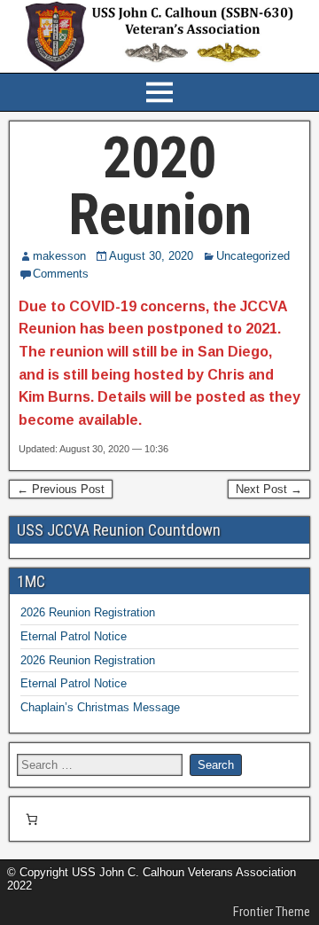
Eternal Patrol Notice (73, 636)
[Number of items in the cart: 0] (31, 819)
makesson (59, 256)
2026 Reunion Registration (87, 612)
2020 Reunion (160, 186)
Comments (61, 273)
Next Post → (269, 489)
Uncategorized (253, 256)
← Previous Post (61, 489)
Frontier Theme (271, 912)
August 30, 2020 (151, 256)
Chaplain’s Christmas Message (100, 707)
